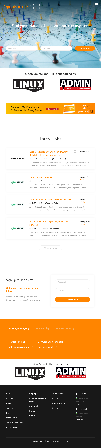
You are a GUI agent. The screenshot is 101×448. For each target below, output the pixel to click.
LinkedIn (82, 393)
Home (8, 393)
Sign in (32, 415)
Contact (9, 398)
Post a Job (33, 406)
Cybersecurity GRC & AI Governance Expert (50, 199)
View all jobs (50, 248)
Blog (8, 413)
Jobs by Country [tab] (64, 328)
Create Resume (59, 403)
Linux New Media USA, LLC (58, 441)
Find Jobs (85, 48)
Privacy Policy (12, 427)
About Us (10, 403)
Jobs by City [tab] (42, 328)
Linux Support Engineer (41, 177)
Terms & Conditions (14, 422)
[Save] (75, 151)
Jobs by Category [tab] (19, 328)
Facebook (83, 409)
